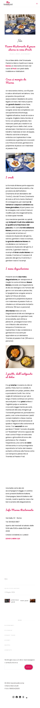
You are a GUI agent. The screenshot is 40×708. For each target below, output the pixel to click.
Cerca (28, 667)
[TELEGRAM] (26, 698)
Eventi (7, 640)
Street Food (10, 635)
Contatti (8, 650)
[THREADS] (23, 698)
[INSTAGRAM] (13, 698)
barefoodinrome (12, 588)
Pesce (12, 54)
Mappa (7, 645)
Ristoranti (25, 54)
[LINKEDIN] (20, 698)
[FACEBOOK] (16, 698)
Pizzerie (8, 630)
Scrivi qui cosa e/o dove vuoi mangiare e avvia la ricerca (20, 661)
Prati (20, 40)
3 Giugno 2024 (10, 592)
